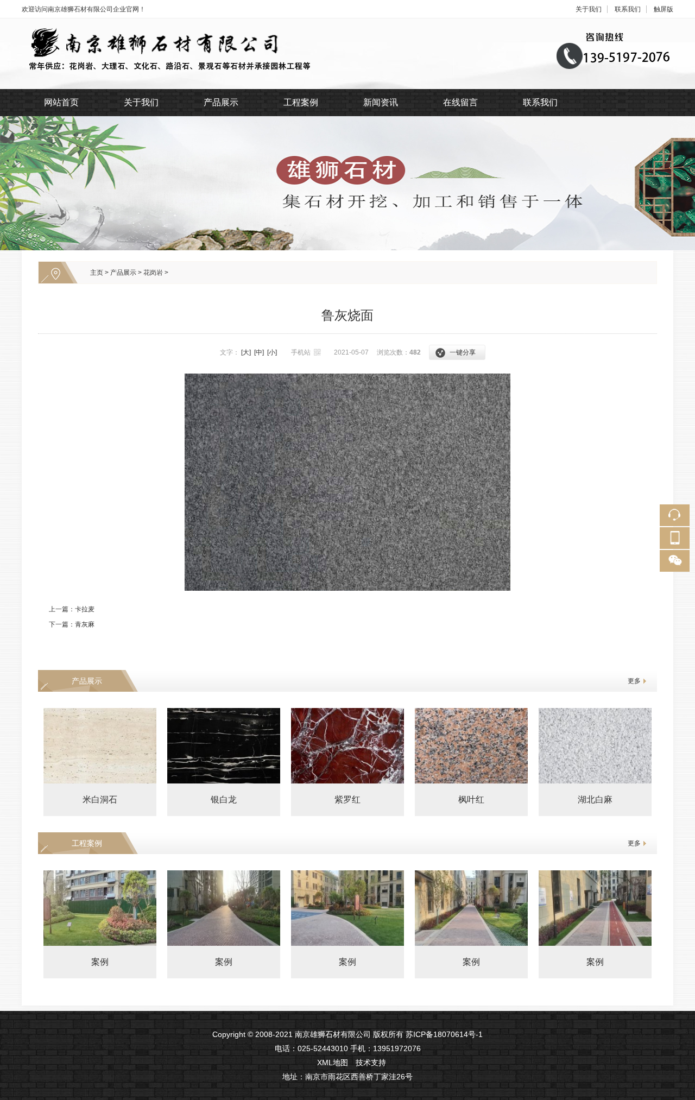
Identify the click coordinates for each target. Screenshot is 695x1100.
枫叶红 (471, 799)
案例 (100, 961)
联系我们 (628, 9)
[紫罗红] (347, 745)
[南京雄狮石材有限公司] (347, 23)
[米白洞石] (99, 745)
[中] (259, 352)
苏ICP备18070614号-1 (444, 1034)
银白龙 (224, 799)
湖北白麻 (595, 799)
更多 (634, 681)
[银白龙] (223, 745)
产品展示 (221, 102)
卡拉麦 (84, 609)
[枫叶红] (471, 745)
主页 (96, 272)
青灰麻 (84, 624)
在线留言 (460, 102)
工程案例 (300, 102)
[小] (272, 352)
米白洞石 (100, 799)
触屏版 (663, 9)
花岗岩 (153, 272)
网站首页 (61, 102)
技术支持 (371, 1062)
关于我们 (589, 9)
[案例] (99, 908)
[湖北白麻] (595, 745)
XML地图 (332, 1062)
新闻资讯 (380, 102)
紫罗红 (347, 799)
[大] (246, 352)
